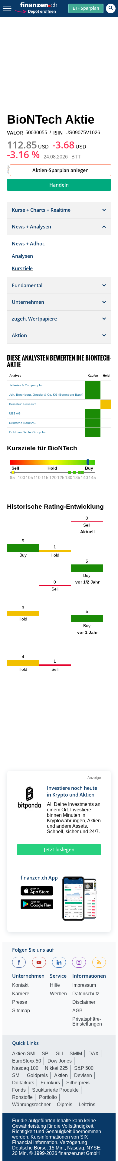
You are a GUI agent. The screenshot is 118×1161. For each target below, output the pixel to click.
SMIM (76, 1053)
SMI (16, 1075)
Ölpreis (64, 1104)
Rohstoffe (22, 1097)
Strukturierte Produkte (55, 1090)
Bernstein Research (23, 404)
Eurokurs (50, 1082)
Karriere (20, 993)
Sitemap (21, 1010)
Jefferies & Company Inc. (26, 385)
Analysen (22, 256)
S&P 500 (83, 1068)
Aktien (61, 1075)
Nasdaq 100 (25, 1068)
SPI (46, 1053)
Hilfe (55, 985)
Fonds (19, 1090)
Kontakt (20, 985)
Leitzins (87, 1104)
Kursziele (22, 268)
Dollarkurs (23, 1082)
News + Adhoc (28, 243)
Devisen (83, 1075)
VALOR (15, 132)
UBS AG (15, 413)
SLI (59, 1053)
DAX (93, 1053)
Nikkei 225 (56, 1068)
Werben (58, 993)
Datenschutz (85, 993)
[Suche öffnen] (111, 8)
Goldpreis (37, 1075)
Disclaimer (83, 1002)
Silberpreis (78, 1082)
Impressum (84, 985)
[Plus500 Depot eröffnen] (36, 10)
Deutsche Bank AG (22, 422)
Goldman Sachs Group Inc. (28, 432)
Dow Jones (60, 1060)
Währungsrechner (31, 1104)
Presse (19, 1002)
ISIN (58, 132)
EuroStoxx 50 (26, 1060)
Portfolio (48, 1097)
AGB (77, 1010)
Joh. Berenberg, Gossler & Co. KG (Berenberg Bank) (46, 394)
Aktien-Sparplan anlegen (60, 170)
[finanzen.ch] (38, 4)
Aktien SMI (23, 1053)
